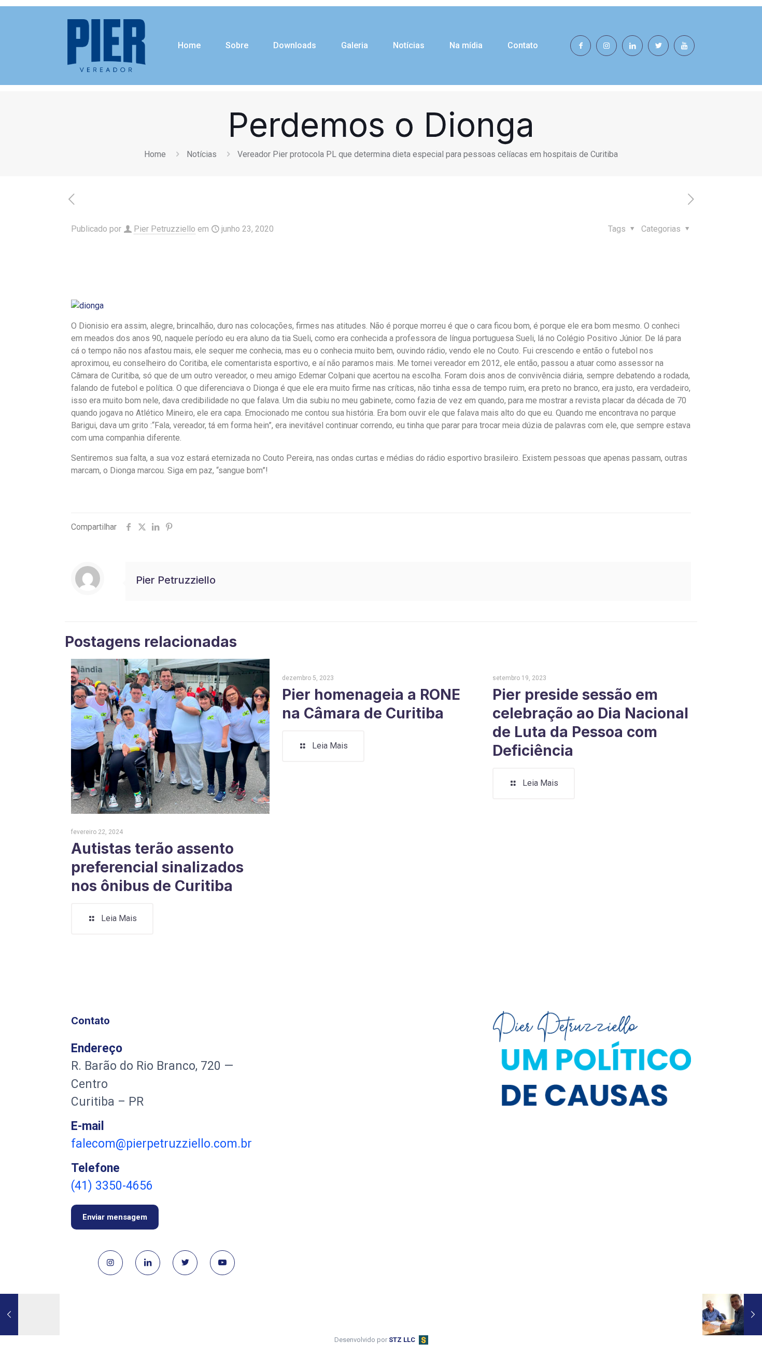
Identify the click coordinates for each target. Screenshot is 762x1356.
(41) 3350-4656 (112, 1186)
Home (155, 154)
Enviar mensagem (114, 1217)
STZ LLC (402, 1340)
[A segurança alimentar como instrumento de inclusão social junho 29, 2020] (732, 1314)
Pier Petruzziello (164, 229)
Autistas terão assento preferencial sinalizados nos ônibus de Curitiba (157, 867)
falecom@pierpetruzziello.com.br (161, 1144)
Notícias (202, 154)
